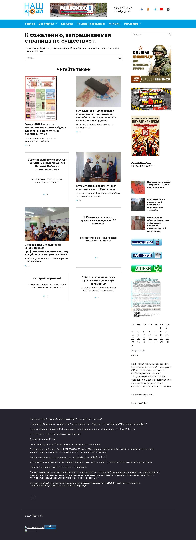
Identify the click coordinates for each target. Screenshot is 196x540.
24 (132, 342)
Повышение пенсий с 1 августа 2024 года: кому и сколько (158, 185)
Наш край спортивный (47, 278)
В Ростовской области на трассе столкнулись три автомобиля (98, 280)
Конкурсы (67, 24)
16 (167, 335)
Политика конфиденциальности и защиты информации (58, 486)
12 (144, 335)
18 (138, 338)
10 (132, 335)
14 (155, 335)
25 (138, 342)
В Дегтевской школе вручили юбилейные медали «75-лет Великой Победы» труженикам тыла (47, 164)
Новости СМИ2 (139, 403)
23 (167, 338)
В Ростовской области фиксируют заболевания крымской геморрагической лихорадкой (158, 224)
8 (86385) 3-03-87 (123, 8)
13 (150, 335)
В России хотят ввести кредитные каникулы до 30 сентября (98, 220)
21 (155, 338)
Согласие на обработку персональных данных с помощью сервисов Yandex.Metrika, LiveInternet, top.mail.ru (85, 483)
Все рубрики (46, 24)
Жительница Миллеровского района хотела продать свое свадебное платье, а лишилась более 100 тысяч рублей (96, 115)
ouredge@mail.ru (123, 11)
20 (150, 338)
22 (161, 338)
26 (144, 342)
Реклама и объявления (91, 24)
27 (150, 342)
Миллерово (131, 24)
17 (132, 338)
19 (144, 338)
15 (161, 335)
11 (138, 335)
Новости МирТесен (142, 394)
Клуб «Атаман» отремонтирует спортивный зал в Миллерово (96, 187)
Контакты (114, 24)
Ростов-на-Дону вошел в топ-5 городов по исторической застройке (156, 204)
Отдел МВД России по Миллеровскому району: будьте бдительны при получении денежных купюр (45, 129)
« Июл (134, 355)
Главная (30, 24)
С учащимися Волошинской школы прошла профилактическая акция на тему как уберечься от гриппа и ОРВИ (47, 249)
